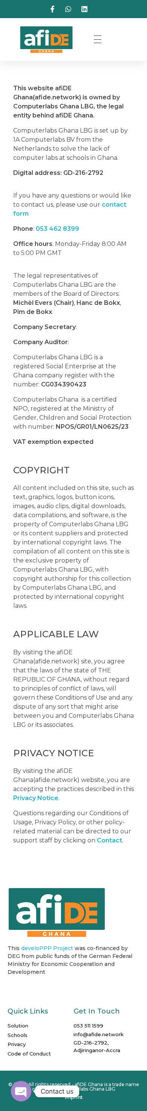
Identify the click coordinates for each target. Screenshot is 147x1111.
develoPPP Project (47, 948)
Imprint (74, 1097)
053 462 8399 (57, 228)
